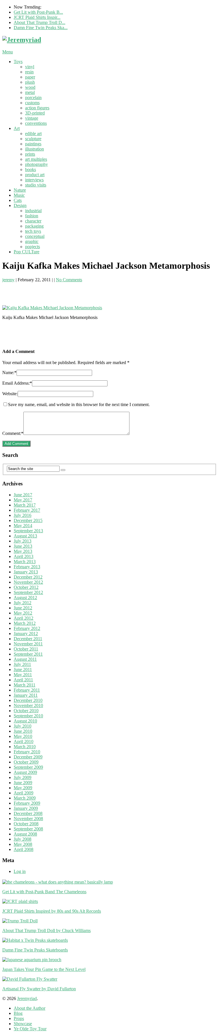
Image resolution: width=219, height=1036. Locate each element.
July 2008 (22, 839)
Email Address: (17, 383)
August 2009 (25, 772)
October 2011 (26, 649)
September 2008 (28, 828)
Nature (20, 190)
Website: (10, 393)
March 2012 (25, 623)
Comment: (12, 433)
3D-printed (35, 113)
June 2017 (23, 494)
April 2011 (23, 679)
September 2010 (28, 715)
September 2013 (28, 530)
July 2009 (22, 777)
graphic (31, 241)
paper (30, 77)
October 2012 (26, 587)
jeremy (8, 279)
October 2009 (26, 762)
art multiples (36, 159)
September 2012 (28, 592)
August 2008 (25, 834)
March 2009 (25, 798)
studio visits (35, 184)
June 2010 (23, 731)
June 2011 (23, 669)
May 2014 (23, 525)
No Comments (69, 279)
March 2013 (25, 561)
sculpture (33, 138)
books (30, 169)
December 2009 (28, 756)
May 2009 (23, 787)
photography (36, 164)
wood (30, 87)
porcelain (33, 97)
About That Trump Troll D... (39, 22)
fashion (31, 215)
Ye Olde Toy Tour (30, 1028)
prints (30, 154)
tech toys (33, 231)
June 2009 (23, 782)
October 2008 (26, 823)
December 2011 (28, 638)
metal (30, 92)
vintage (31, 118)
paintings (33, 143)
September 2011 (28, 654)
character (33, 220)
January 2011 (26, 695)
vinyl (29, 66)
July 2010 (22, 726)
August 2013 (25, 535)
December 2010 (28, 700)
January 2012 (26, 633)
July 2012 (22, 602)
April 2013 (23, 556)
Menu (7, 51)
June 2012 (23, 607)
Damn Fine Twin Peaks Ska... (41, 27)
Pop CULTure (26, 251)
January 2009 (26, 808)
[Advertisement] (69, 291)
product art (34, 174)
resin (29, 71)
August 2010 (25, 720)
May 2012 (23, 613)
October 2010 (26, 710)
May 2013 (23, 551)
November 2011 (28, 643)
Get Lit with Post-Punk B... (38, 12)
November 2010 (28, 705)
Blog (18, 1013)
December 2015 (28, 520)
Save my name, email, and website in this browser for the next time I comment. (79, 404)
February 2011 (27, 690)
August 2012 (25, 597)
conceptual (34, 236)
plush (30, 82)
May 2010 (23, 736)
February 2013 (27, 566)
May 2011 (23, 674)
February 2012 (27, 628)
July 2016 (22, 515)
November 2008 (28, 818)
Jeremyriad (27, 998)
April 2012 (23, 618)
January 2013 (26, 571)
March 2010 (25, 746)
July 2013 (22, 541)
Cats (18, 200)
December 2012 (28, 577)
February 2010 (27, 751)
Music (19, 195)
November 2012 (28, 582)
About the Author (29, 1008)
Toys (18, 61)
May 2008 (23, 844)
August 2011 (25, 659)
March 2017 (25, 505)
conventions (36, 123)
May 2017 (23, 499)
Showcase (23, 1023)
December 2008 (28, 813)
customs (32, 102)
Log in (20, 871)
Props (19, 1018)
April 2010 (23, 741)
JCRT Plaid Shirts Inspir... (37, 17)
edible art (33, 133)
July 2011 (22, 664)
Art (17, 128)
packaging (34, 226)
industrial (33, 210)
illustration (34, 148)
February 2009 (27, 803)
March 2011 (24, 684)
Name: (9, 372)
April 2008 (23, 849)
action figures (37, 107)
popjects (32, 246)
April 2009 (23, 792)
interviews (34, 179)
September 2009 (28, 767)
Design (20, 205)
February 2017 (27, 510)
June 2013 (23, 546)
